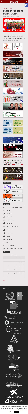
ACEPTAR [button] (16, 411)
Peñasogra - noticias (7, 8)
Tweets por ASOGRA (7, 135)
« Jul (4, 280)
